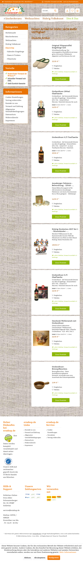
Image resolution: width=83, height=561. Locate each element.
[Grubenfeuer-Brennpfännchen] (41, 384)
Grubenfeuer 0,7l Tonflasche (65, 137)
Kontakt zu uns (12, 103)
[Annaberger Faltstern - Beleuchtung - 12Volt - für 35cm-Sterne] (41, 200)
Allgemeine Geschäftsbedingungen (15, 110)
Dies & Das (10, 48)
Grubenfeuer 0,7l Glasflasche (60, 276)
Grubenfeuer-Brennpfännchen (59, 368)
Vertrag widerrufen (13, 100)
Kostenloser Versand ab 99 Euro (17, 75)
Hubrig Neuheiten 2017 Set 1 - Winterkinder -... (65, 230)
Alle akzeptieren (39, 558)
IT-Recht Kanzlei (10, 474)
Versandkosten (36, 533)
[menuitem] (77, 11)
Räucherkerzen (12, 36)
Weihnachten (11, 40)
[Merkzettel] (72, 11)
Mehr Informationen (67, 552)
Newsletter (51, 435)
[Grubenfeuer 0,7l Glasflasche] (41, 292)
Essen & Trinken (14, 55)
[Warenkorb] (77, 11)
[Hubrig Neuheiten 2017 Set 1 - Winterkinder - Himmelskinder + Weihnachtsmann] (41, 246)
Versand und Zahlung (14, 106)
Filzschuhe (11, 59)
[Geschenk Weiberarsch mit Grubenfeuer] (41, 338)
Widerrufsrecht (12, 117)
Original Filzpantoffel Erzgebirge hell (62, 46)
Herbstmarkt (11, 33)
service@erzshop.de (11, 510)
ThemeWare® (63, 536)
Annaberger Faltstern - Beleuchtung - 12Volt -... (63, 184)
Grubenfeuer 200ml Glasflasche (61, 92)
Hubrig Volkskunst (13, 44)
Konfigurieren (54, 558)
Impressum (10, 120)
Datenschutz (11, 114)
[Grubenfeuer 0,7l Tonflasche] (41, 154)
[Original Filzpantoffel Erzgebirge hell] (41, 63)
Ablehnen (27, 558)
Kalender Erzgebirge (15, 51)
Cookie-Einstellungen (14, 97)
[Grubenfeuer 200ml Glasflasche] (41, 109)
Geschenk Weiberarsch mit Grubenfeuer (64, 322)
